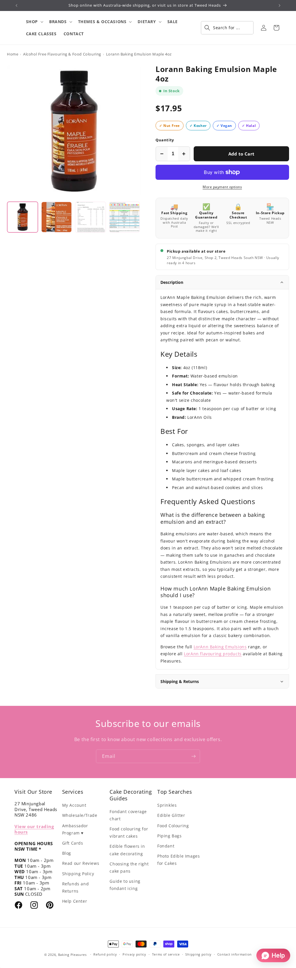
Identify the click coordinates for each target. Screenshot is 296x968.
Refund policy (105, 954)
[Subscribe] (193, 756)
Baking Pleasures (72, 954)
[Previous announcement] (16, 5)
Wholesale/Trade (79, 815)
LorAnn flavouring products (213, 653)
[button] (34, 22)
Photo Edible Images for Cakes (178, 859)
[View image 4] (124, 217)
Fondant (165, 846)
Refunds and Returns (75, 887)
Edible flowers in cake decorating (127, 849)
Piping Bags (169, 836)
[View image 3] (90, 217)
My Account (74, 805)
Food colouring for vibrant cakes (129, 832)
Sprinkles (167, 805)
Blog (66, 853)
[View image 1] (22, 217)
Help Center (74, 901)
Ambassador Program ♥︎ (75, 829)
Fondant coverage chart (128, 815)
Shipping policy (198, 954)
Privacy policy (134, 954)
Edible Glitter (171, 815)
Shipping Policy (78, 873)
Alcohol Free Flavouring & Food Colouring (62, 54)
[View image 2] (56, 217)
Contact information (234, 954)
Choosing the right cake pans (129, 867)
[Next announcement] (279, 5)
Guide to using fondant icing (125, 884)
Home (12, 54)
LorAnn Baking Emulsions (220, 646)
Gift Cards (72, 843)
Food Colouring (173, 825)
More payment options (222, 186)
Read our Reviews (80, 863)
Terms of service (166, 954)
